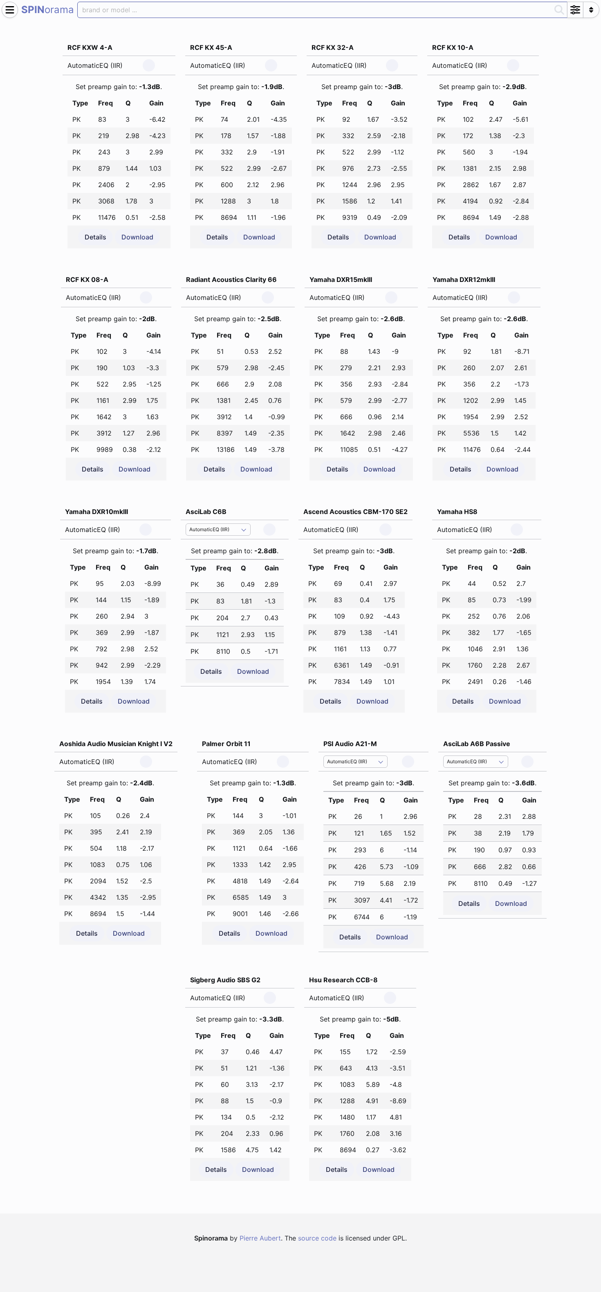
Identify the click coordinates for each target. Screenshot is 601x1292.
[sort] (591, 10)
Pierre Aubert (260, 1238)
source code (317, 1238)
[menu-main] (10, 10)
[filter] (575, 10)
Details (95, 237)
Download (137, 237)
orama (47, 10)
